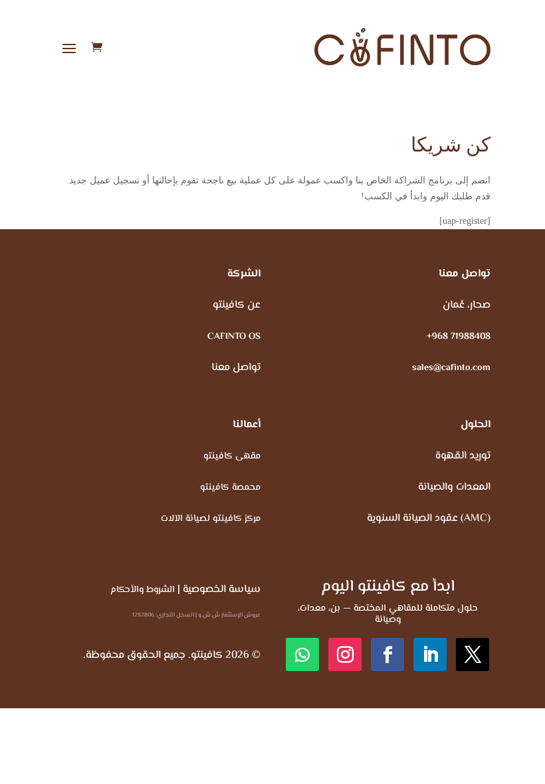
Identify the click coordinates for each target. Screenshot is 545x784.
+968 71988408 (458, 337)
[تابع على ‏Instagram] (345, 654)
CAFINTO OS (234, 337)
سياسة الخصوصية (222, 589)
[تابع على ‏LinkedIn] (430, 654)
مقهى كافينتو (232, 456)
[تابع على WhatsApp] (302, 654)
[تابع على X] (472, 654)
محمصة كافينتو (230, 487)
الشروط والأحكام (142, 590)
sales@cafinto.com (451, 368)
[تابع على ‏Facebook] (387, 654)
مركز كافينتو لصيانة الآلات (211, 519)
